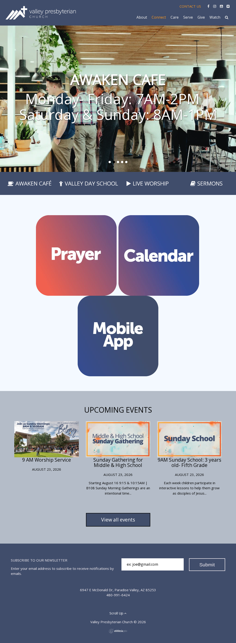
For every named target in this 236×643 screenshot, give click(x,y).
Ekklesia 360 (118, 631)
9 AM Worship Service (46, 460)
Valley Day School (91, 183)
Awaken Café (33, 183)
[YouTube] (221, 6)
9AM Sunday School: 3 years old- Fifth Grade (189, 462)
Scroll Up (116, 613)
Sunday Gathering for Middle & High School (118, 462)
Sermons (210, 183)
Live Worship (151, 183)
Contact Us (190, 6)
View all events (118, 519)
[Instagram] (214, 6)
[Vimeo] (228, 6)
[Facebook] (208, 6)
